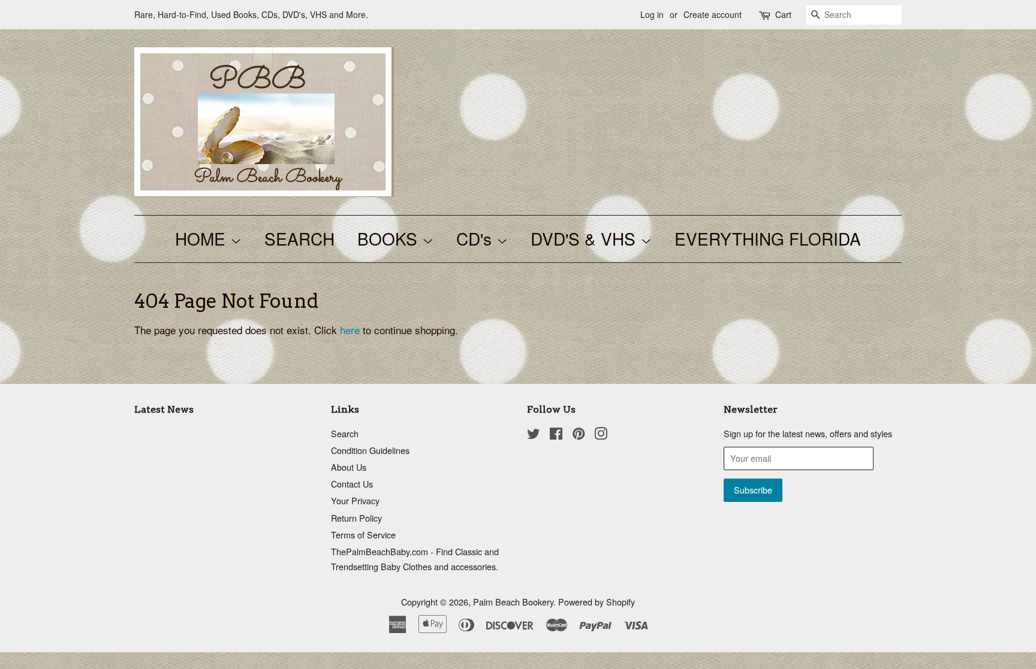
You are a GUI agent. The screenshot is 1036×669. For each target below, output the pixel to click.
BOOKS (389, 238)
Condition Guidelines (370, 450)
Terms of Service (363, 534)
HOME (202, 238)
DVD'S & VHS (585, 238)
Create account (712, 14)
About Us (348, 467)
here (350, 329)
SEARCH (299, 238)
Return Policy (356, 517)
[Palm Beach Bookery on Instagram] (600, 435)
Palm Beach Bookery (513, 601)
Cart (783, 14)
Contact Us (352, 483)
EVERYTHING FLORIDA (767, 238)
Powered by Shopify (596, 601)
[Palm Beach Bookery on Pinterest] (578, 435)
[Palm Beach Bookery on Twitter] (533, 435)
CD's (476, 238)
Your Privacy (355, 500)
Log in (652, 14)
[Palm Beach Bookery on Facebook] (556, 435)
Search (345, 433)
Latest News (164, 409)
